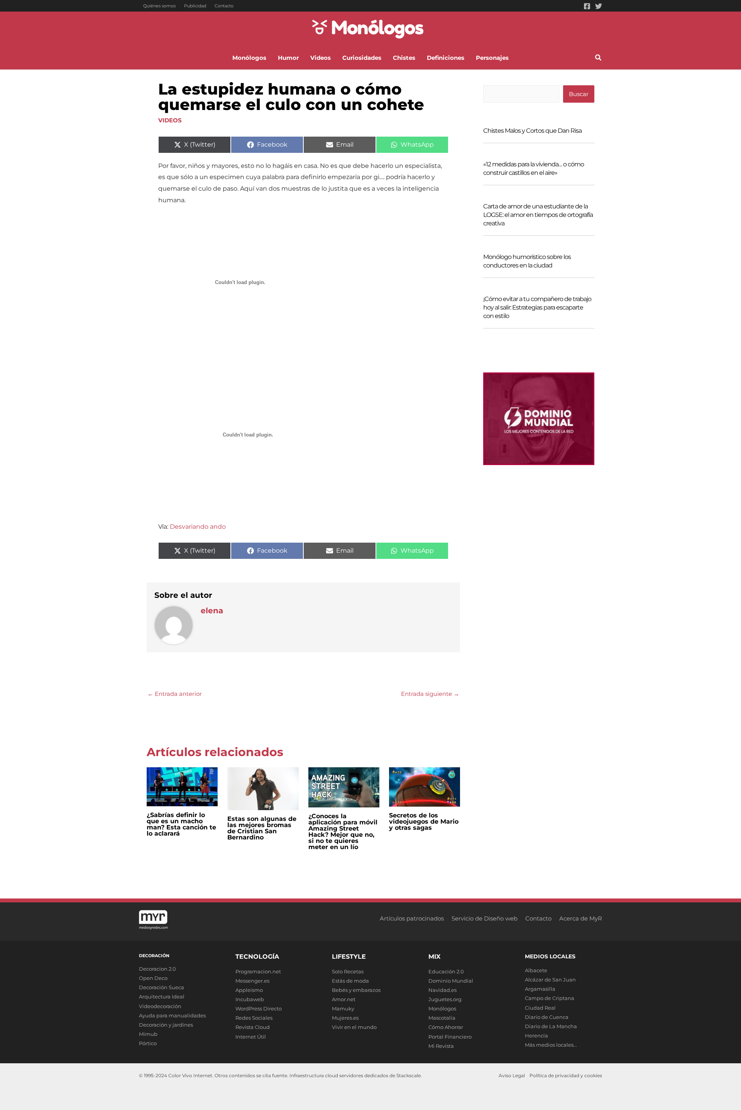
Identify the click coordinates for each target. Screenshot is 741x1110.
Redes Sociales (253, 1018)
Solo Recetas (348, 971)
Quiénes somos (159, 5)
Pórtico (148, 1043)
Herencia (536, 1035)
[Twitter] (598, 6)
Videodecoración (160, 1006)
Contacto (224, 5)
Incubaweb (249, 999)
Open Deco (153, 978)
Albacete (536, 970)
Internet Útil (250, 1037)
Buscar (579, 94)
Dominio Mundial (450, 981)
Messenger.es (252, 981)
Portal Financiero (450, 1037)
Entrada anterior (174, 693)
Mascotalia (441, 1018)
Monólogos (442, 1008)
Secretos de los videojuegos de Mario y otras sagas (423, 821)
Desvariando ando (197, 526)
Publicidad (195, 5)
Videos (170, 120)
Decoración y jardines (166, 1025)
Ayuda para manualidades (172, 1015)
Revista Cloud (252, 1027)
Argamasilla (540, 989)
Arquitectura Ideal (161, 996)
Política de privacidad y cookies (566, 1075)
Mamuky (343, 1008)
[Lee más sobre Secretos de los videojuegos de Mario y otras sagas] (424, 786)
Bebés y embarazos (356, 990)
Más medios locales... (551, 1045)
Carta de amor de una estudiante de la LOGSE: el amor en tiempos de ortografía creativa (538, 215)
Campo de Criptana (549, 998)
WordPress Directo (258, 1008)
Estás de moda (350, 981)
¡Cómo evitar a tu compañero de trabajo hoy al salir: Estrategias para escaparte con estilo (537, 307)
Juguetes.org (445, 999)
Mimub (148, 1034)
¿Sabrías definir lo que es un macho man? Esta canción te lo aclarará (181, 824)
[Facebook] (587, 6)
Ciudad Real (540, 1008)
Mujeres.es (345, 1018)
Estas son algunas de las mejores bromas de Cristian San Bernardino (261, 828)
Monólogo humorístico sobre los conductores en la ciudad (527, 261)
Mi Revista (441, 1046)
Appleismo (249, 990)
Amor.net (343, 999)
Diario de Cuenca (546, 1017)
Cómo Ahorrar (445, 1027)
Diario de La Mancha (551, 1026)
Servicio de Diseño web (485, 918)
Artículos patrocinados (412, 918)
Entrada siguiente (430, 693)
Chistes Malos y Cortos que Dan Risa (532, 130)
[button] (598, 58)
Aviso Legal (512, 1075)
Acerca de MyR (580, 918)
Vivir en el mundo (354, 1027)
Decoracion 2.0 (157, 969)
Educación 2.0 (446, 971)
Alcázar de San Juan (550, 979)
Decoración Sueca (161, 987)
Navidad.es (442, 990)
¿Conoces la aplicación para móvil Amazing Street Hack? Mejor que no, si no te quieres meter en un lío (342, 831)
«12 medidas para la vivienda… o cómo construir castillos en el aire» (533, 168)
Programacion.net (258, 971)
